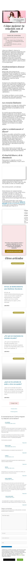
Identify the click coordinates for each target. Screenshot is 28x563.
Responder (24, 442)
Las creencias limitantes (14, 40)
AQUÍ (20, 555)
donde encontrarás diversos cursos (13, 203)
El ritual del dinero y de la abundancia (12, 44)
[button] (14, 403)
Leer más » (6, 305)
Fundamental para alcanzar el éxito (14, 38)
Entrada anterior (14, 408)
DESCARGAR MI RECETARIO (14, 251)
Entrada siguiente (14, 411)
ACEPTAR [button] (20, 559)
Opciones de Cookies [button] (9, 559)
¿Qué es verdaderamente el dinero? (15, 42)
